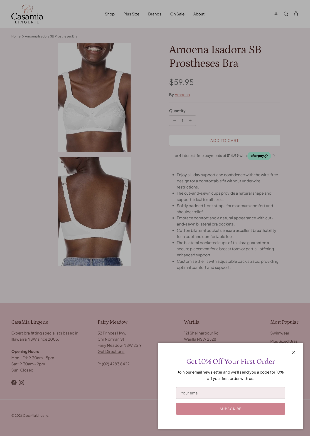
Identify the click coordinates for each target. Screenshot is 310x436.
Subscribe (231, 408)
